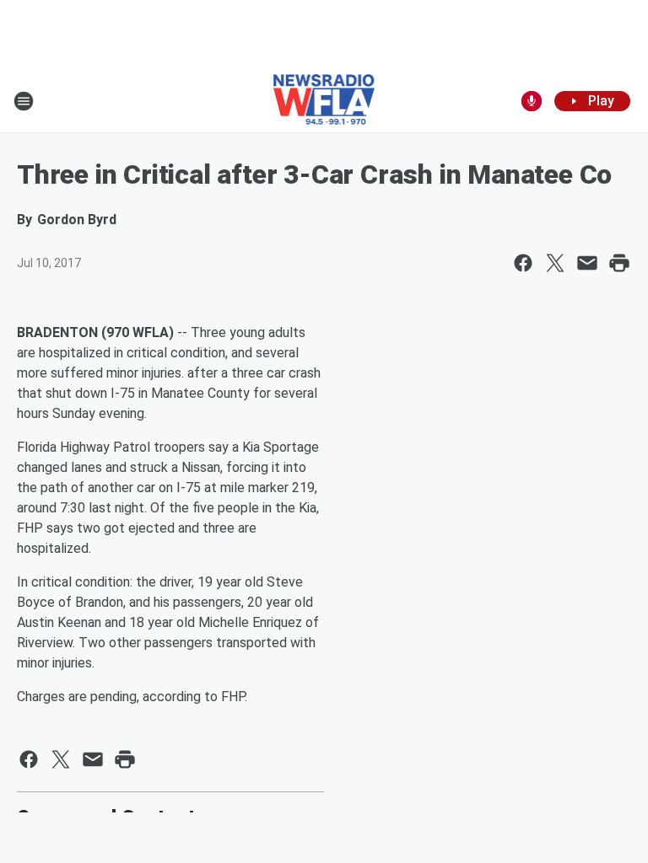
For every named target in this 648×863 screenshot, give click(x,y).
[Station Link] (324, 101)
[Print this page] (619, 263)
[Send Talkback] (531, 101)
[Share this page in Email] (587, 263)
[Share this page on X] (555, 263)
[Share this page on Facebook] (523, 263)
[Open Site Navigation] (24, 101)
